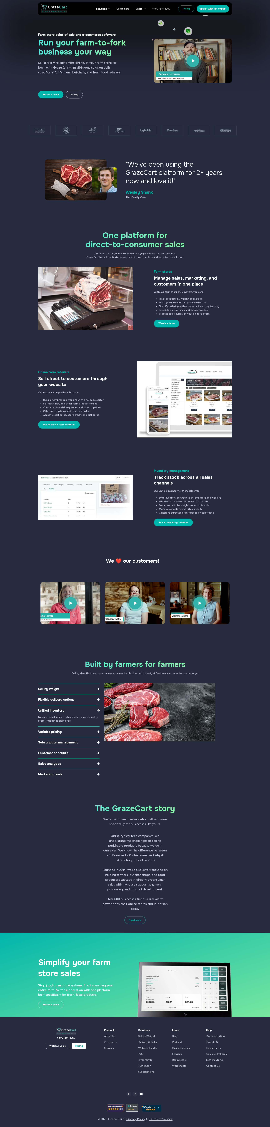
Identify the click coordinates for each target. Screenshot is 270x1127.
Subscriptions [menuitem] (146, 1071)
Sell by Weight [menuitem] (146, 1036)
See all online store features (59, 424)
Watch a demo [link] (51, 94)
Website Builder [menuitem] (147, 1048)
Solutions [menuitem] (144, 1030)
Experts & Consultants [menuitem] (213, 1045)
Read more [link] (135, 920)
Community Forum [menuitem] (217, 1054)
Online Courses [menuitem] (181, 1048)
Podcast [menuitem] (177, 1042)
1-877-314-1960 (66, 1037)
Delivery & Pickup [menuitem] (148, 1042)
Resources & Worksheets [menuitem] (179, 1062)
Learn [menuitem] (176, 1030)
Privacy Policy (135, 1119)
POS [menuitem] (140, 1054)
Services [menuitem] (109, 1048)
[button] (122, 9)
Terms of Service (160, 1119)
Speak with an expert (212, 8)
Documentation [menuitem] (215, 1036)
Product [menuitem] (109, 1030)
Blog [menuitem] (175, 1036)
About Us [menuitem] (109, 1036)
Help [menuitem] (209, 1030)
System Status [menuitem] (214, 1060)
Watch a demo (166, 323)
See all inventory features (173, 522)
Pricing (186, 8)
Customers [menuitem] (110, 1042)
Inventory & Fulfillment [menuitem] (145, 1062)
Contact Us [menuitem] (213, 1065)
